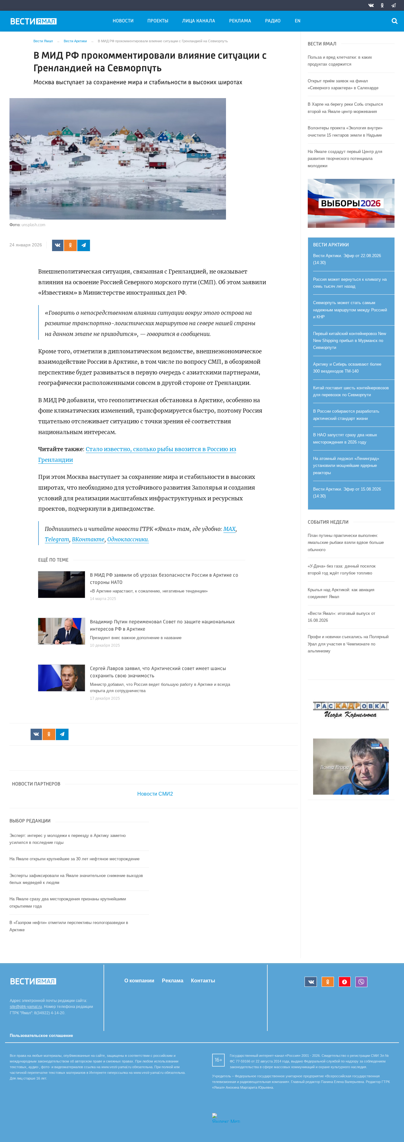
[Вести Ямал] (34, 22)
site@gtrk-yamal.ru (26, 1006)
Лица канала (198, 21)
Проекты (157, 21)
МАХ (229, 529)
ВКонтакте (88, 539)
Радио (273, 21)
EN (297, 21)
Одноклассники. (128, 539)
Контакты (203, 980)
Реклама (240, 21)
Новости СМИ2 (155, 794)
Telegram (57, 539)
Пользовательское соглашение (41, 1035)
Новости (123, 21)
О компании (139, 980)
